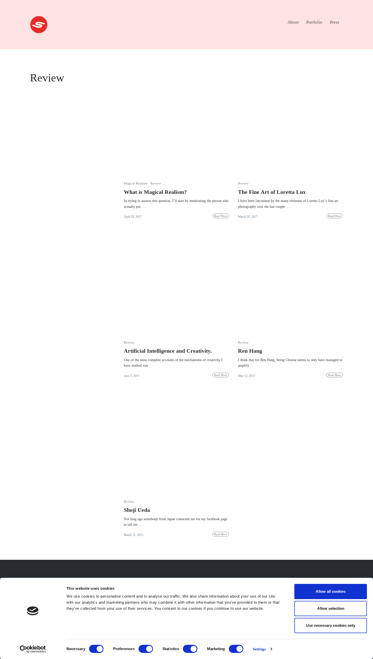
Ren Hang (250, 351)
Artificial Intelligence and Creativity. (168, 351)
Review (155, 183)
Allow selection (330, 608)
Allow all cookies (331, 591)
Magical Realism (135, 183)
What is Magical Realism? (155, 192)
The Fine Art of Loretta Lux (272, 192)
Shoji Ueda (137, 510)
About (293, 22)
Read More (220, 215)
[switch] (146, 649)
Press (334, 22)
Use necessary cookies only (330, 625)
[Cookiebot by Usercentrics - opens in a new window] (33, 649)
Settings (259, 649)
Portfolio (314, 22)
